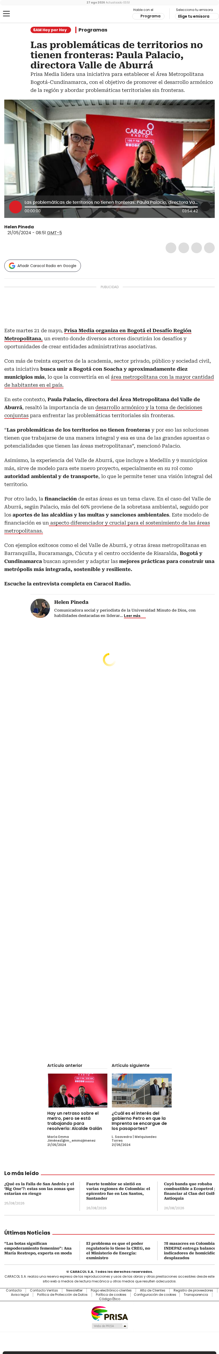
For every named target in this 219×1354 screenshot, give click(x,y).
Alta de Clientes (152, 1290)
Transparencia (196, 1295)
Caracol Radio (25, 14)
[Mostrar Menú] (6, 13)
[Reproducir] (15, 207)
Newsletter (74, 1290)
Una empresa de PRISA (109, 1313)
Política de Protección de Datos (62, 1295)
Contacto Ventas (44, 1290)
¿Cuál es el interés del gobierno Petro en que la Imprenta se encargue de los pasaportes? (139, 1121)
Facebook (171, 247)
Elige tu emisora (193, 16)
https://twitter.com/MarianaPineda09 (37, 227)
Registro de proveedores (193, 1290)
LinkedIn (196, 247)
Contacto (14, 1290)
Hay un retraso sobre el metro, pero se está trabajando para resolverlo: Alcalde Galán (74, 1121)
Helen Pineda (19, 227)
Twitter (183, 247)
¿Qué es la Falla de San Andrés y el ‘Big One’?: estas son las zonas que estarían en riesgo (39, 1189)
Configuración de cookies (155, 1295)
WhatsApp (209, 247)
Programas (93, 30)
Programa (150, 16)
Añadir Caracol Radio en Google (46, 265)
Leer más (132, 615)
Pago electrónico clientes (111, 1290)
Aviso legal (20, 1295)
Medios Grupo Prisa (110, 1326)
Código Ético (109, 1299)
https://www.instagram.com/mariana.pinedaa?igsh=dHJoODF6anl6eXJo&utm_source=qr (44, 227)
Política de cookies (111, 1295)
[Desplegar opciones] (205, 206)
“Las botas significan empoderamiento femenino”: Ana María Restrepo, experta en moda (38, 1248)
